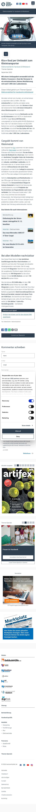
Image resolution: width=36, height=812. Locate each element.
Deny (18, 436)
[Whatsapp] (9, 329)
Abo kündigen (5, 777)
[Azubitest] (18, 676)
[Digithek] (18, 699)
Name (3, 351)
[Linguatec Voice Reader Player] (6, 54)
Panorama (4, 741)
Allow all (18, 431)
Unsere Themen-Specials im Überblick (18, 562)
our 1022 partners (13, 378)
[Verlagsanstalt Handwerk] (18, 692)
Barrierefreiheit (5, 788)
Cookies (3, 791)
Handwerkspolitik (6, 717)
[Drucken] (12, 330)
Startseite (4, 770)
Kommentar (4, 370)
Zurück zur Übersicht (18, 335)
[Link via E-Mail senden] (16, 329)
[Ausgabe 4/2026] (18, 490)
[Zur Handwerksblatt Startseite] (6, 4)
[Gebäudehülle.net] (18, 660)
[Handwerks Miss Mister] (18, 670)
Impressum (4, 774)
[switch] (31, 406)
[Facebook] (17, 4)
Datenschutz (5, 784)
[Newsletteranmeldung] (18, 590)
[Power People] (18, 665)
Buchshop (4, 798)
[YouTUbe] (23, 4)
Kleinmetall (12, 150)
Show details (26, 425)
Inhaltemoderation (6, 795)
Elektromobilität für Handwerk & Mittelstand (16, 11)
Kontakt (3, 781)
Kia (14, 148)
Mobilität (4, 722)
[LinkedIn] (20, 4)
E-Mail (3, 361)
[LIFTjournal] (18, 681)
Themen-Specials (6, 754)
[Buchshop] (18, 686)
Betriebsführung (6, 713)
